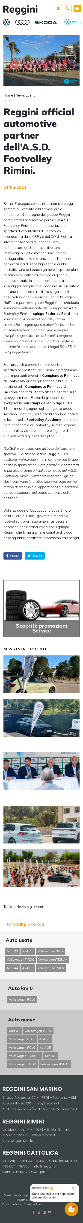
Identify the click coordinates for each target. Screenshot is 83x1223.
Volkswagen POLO (51, 968)
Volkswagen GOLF (51, 951)
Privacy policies (11, 1204)
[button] (77, 8)
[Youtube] (49, 1212)
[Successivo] (8, 101)
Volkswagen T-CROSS (25, 1056)
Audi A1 (50, 1056)
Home (8, 95)
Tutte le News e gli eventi (23, 906)
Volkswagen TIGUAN (53, 959)
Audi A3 (27, 951)
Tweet (37, 556)
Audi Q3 (12, 951)
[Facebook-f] (33, 1212)
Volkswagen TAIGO (22, 1064)
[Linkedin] (44, 1212)
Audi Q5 (27, 968)
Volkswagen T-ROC (20, 959)
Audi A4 (12, 968)
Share (14, 556)
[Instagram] (38, 1212)
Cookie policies (33, 1204)
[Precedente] (5, 101)
